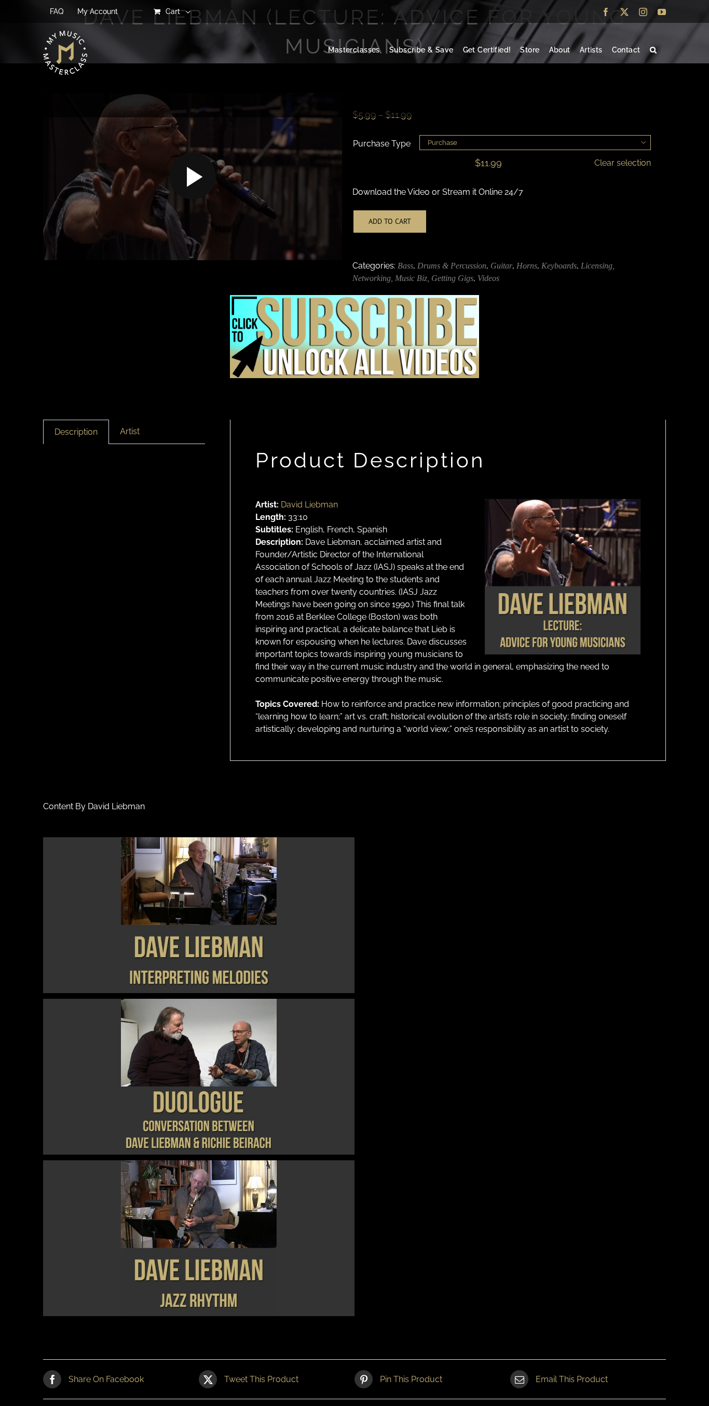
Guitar (501, 265)
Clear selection (622, 163)
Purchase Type (382, 144)
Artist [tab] (130, 431)
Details (199, 917)
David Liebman (309, 505)
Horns (526, 265)
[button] (653, 50)
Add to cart (390, 221)
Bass (405, 265)
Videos (488, 278)
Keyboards (559, 265)
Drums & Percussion (451, 265)
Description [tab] (76, 432)
